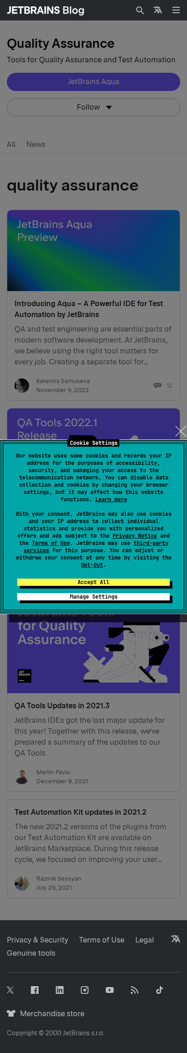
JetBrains (76, 1033)
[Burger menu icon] (176, 10)
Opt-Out (92, 565)
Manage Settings (94, 596)
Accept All (93, 582)
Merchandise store (49, 1013)
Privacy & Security (37, 940)
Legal (144, 940)
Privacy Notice (135, 535)
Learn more (111, 499)
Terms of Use (51, 543)
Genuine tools (31, 953)
